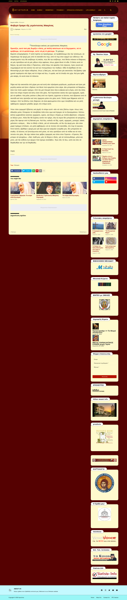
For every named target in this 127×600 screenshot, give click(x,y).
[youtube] (117, 1)
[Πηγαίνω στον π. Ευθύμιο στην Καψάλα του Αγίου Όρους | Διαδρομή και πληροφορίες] (97, 158)
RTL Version (115, 597)
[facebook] (110, 1)
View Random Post (104, 24)
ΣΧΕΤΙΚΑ (16, 1)
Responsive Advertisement (49, 39)
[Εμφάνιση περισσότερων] (44, 170)
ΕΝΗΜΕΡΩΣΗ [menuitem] (49, 10)
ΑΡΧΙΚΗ (10, 1)
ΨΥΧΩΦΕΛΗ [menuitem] (60, 10)
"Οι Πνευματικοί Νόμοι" (110, 231)
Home (92, 597)
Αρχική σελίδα (14, 22)
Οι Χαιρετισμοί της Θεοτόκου (108, 149)
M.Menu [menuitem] (39, 10)
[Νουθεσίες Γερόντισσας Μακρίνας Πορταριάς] (48, 188)
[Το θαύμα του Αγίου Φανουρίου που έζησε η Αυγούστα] (98, 241)
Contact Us (107, 597)
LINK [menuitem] (99, 10)
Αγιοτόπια (21, 597)
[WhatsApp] (33, 170)
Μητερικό (21, 22)
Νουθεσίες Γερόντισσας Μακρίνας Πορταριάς (47, 196)
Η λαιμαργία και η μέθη (98, 231)
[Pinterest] (37, 170)
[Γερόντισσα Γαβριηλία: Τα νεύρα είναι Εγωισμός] (22, 188)
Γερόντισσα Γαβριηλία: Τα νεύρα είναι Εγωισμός (21, 196)
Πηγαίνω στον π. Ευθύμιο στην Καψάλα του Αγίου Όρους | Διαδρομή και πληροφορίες (109, 160)
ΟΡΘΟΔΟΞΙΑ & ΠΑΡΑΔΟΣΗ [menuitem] (75, 10)
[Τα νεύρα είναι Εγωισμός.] (74, 188)
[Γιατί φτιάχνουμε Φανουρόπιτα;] (111, 241)
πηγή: (12, 151)
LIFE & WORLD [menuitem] (90, 10)
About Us (98, 597)
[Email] (40, 170)
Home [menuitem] (33, 10)
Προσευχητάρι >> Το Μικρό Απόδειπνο (102, 132)
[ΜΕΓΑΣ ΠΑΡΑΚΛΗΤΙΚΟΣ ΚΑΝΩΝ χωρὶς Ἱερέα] (97, 142)
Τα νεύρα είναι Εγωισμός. (70, 195)
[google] (98, 185)
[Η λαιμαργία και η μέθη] (98, 225)
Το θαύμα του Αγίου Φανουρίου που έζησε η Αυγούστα (98, 248)
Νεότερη (13, 232)
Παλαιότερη (83, 232)
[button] (105, 10)
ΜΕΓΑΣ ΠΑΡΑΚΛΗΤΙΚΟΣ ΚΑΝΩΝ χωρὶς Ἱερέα (108, 141)
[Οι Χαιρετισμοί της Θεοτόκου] (97, 151)
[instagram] (112, 1)
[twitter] (115, 1)
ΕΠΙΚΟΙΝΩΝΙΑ (23, 1)
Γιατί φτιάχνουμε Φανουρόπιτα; (110, 247)
